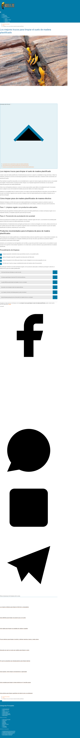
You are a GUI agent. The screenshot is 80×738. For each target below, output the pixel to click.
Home (3, 725)
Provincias (4, 15)
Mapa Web (4, 723)
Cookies (3, 721)
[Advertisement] (28, 95)
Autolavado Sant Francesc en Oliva (8, 731)
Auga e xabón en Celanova (7, 734)
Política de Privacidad (6, 719)
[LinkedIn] (28, 536)
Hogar (6, 18)
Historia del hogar (5, 709)
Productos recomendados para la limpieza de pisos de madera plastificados (18, 166)
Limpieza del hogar (5, 711)
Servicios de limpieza (6, 713)
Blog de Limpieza (5, 724)
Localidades (4, 16)
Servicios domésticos (6, 714)
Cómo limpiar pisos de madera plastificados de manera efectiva (15, 165)
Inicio (3, 14)
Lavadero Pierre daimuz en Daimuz (8, 732)
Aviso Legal (4, 720)
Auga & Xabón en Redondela (7, 733)
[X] (28, 421)
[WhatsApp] (28, 478)
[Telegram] (28, 593)
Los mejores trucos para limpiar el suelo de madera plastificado (15, 163)
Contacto (4, 722)
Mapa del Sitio (4, 715)
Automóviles (7, 22)
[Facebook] (28, 363)
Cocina (6, 20)
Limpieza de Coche (5, 708)
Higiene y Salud (8, 19)
